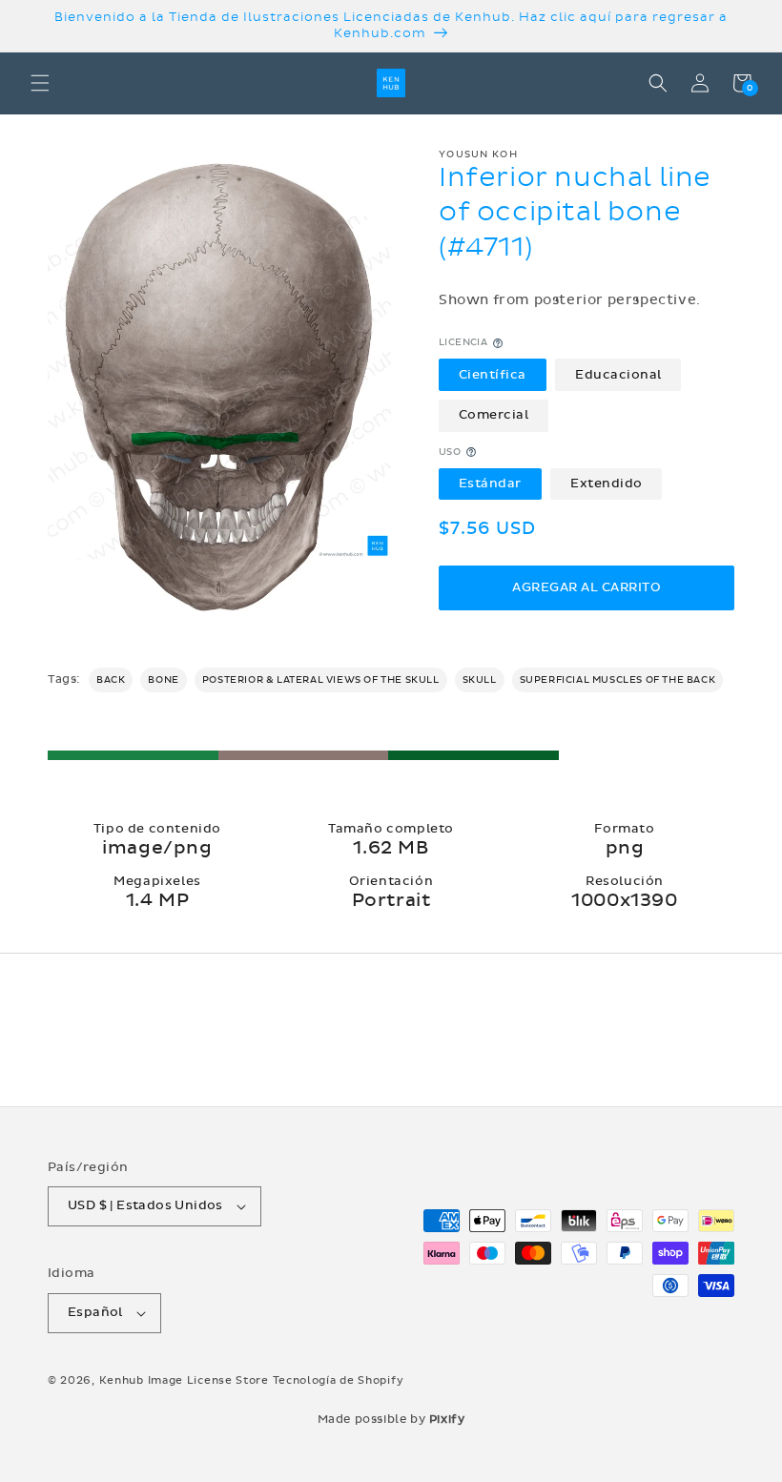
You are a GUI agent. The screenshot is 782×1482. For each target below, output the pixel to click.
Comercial (494, 414)
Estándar (490, 483)
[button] (40, 83)
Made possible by (391, 1419)
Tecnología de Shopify (338, 1380)
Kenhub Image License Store (184, 1380)
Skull (480, 680)
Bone (163, 680)
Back (110, 680)
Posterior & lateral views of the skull (321, 680)
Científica (492, 374)
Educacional (618, 374)
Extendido (606, 483)
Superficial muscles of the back (618, 680)
